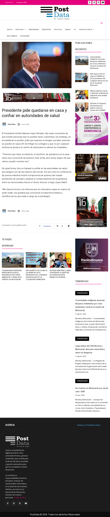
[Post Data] (4, 124)
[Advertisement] (18, 301)
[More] (69, 226)
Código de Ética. (20, 497)
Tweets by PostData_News (88, 425)
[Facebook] (90, 2)
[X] (98, 2)
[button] (101, 23)
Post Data (11, 124)
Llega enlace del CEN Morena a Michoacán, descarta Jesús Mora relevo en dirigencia (90, 349)
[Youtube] (103, 2)
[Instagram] (94, 2)
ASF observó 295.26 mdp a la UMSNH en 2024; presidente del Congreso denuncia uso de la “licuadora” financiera (36, 275)
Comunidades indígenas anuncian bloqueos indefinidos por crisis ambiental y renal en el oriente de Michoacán (12, 275)
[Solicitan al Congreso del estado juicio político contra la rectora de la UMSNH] (81, 107)
